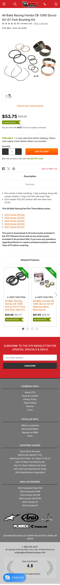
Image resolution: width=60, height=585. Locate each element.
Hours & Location (30, 396)
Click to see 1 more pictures (30, 105)
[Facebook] (3, 169)
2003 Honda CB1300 (14, 214)
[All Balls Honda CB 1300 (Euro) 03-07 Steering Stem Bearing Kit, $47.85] (44, 279)
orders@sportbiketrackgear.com (30, 552)
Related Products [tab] (30, 260)
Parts (30, 436)
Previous (4, 294)
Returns (30, 406)
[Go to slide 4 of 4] (37, 329)
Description (30, 176)
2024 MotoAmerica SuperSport (30, 472)
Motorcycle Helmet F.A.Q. (30, 455)
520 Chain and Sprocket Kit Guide (30, 469)
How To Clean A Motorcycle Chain (30, 465)
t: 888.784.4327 (30, 546)
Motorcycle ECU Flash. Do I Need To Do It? (30, 458)
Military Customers (30, 425)
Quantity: (6, 146)
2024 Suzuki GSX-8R (30, 495)
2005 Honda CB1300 (14, 221)
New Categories (30, 481)
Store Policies (30, 403)
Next (56, 294)
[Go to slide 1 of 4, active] (23, 329)
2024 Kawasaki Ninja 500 (30, 488)
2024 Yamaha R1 (30, 505)
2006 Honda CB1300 (14, 224)
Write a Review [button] (41, 23)
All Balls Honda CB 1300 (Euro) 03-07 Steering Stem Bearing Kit (43, 305)
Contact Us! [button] (18, 577)
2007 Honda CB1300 (14, 227)
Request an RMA (30, 432)
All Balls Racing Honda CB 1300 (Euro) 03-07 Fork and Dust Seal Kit (15, 305)
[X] (8, 169)
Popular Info (30, 419)
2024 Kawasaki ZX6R (30, 491)
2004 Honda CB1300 (14, 217)
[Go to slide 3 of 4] (32, 329)
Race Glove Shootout (30, 451)
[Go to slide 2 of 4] (28, 329)
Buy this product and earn (23, 158)
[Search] (15, 4)
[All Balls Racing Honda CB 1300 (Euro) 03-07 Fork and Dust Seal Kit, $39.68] (16, 279)
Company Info (30, 386)
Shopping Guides (30, 445)
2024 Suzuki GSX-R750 (30, 498)
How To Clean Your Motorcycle (30, 462)
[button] (14, 577)
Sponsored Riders (30, 429)
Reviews (30, 184)
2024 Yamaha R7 (30, 502)
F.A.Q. (30, 410)
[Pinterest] (13, 169)
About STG (30, 392)
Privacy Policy (30, 399)
